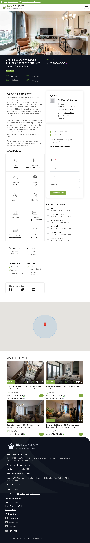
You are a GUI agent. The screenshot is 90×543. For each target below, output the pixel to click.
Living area (34, 382)
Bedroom (66, 382)
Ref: (8, 381)
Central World (57, 238)
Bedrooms (25, 382)
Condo (15, 167)
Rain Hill (54, 226)
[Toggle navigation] (86, 7)
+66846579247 (63, 118)
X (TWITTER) (14, 522)
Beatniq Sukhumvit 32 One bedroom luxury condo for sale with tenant (62, 426)
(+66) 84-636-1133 (11, 2)
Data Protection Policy (14, 506)
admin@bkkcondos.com (31, 2)
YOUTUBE (13, 531)
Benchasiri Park (58, 220)
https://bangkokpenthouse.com (28, 494)
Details (41, 395)
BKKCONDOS (24, 538)
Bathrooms (30, 382)
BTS (52, 208)
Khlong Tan (34, 185)
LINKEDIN (12, 527)
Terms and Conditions (14, 502)
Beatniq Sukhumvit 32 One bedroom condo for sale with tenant (23, 426)
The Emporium (57, 214)
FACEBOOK (13, 518)
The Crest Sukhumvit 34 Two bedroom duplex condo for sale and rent (24, 387)
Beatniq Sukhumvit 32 (34, 167)
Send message (58, 193)
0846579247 (69, 110)
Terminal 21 (56, 232)
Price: (9, 396)
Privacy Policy (11, 510)
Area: (8, 393)
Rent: (9, 398)
